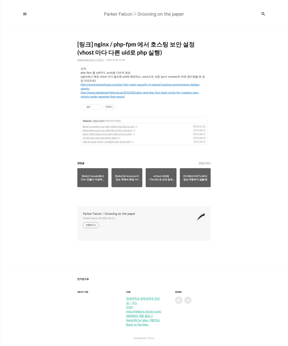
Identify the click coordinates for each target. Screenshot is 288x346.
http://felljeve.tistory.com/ (143, 311)
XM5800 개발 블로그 (139, 316)
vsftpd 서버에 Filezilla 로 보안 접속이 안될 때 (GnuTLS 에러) (107, 134)
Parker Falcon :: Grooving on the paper (109, 213)
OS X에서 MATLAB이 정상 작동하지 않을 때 (99, 138)
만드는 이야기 (98, 121)
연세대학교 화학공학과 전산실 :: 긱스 (143, 301)
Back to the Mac (137, 324)
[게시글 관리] (97, 107)
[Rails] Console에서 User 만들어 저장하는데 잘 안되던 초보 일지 (108, 127)
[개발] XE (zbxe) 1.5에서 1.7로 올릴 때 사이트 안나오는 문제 (106, 142)
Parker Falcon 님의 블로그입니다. (99, 218)
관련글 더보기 (205, 163)
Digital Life (87, 121)
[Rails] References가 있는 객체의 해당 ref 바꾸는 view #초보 (107, 130)
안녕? (129, 307)
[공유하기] (93, 107)
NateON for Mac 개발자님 (143, 320)
